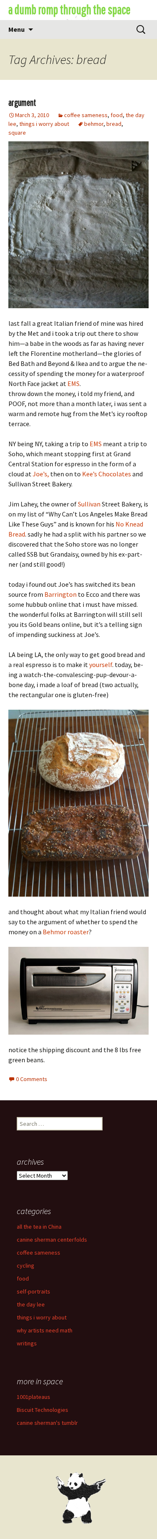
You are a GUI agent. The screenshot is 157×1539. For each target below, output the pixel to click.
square (17, 132)
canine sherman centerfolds (52, 1239)
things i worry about (44, 124)
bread (113, 124)
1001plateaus (33, 1397)
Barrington (60, 594)
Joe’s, (41, 474)
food (117, 115)
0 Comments (31, 1079)
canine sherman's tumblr (47, 1423)
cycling (25, 1265)
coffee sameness (86, 115)
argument (22, 102)
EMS (73, 383)
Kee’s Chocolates (107, 474)
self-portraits (33, 1291)
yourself (100, 664)
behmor (93, 124)
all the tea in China (39, 1226)
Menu (16, 29)
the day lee (31, 1304)
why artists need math (44, 1330)
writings (27, 1343)
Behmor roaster (66, 932)
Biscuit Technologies (42, 1410)
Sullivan (89, 504)
